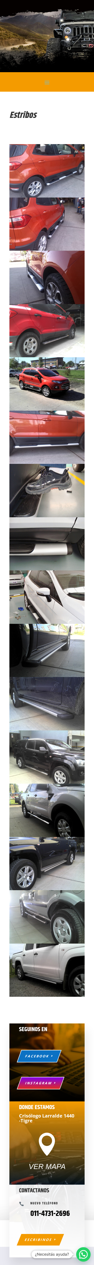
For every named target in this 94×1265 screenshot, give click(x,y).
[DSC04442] (47, 569)
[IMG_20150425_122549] (47, 302)
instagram (39, 1083)
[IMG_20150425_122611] (47, 196)
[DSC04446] (47, 516)
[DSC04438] (47, 622)
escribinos (38, 1239)
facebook (37, 1056)
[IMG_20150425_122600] (47, 462)
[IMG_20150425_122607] (47, 249)
